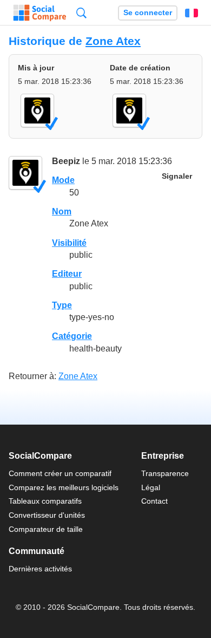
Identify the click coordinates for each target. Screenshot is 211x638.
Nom (61, 211)
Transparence (165, 473)
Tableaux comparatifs (45, 501)
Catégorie (72, 336)
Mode (63, 180)
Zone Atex (113, 41)
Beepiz (66, 161)
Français (191, 13)
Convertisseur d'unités (47, 515)
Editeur (67, 273)
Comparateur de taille (46, 529)
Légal (150, 487)
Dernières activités (40, 568)
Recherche (81, 13)
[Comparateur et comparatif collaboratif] (40, 13)
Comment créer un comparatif (60, 473)
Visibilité (69, 243)
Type (62, 305)
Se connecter (147, 13)
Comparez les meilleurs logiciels (63, 487)
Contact (154, 501)
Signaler (177, 176)
